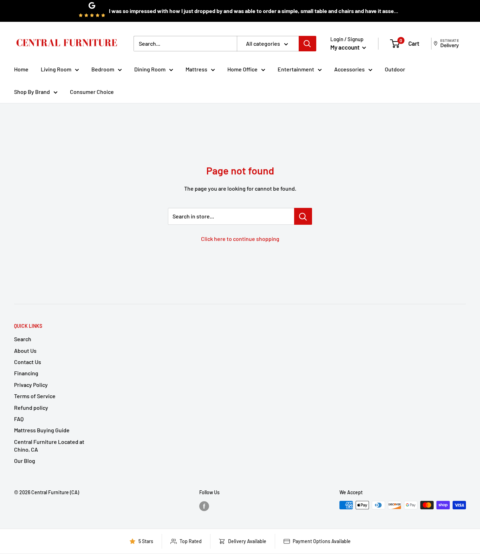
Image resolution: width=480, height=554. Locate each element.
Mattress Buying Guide (42, 430)
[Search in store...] (303, 216)
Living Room (56, 69)
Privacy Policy (31, 384)
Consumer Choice (92, 91)
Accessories (349, 69)
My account (345, 47)
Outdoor (395, 69)
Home (21, 69)
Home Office (242, 69)
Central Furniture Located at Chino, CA (49, 445)
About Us (25, 350)
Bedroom (102, 69)
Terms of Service (35, 396)
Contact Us (27, 361)
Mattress (196, 69)
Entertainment (296, 69)
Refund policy (31, 407)
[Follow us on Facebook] (204, 506)
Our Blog (24, 460)
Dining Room (150, 69)
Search (22, 339)
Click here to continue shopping (240, 238)
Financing (26, 373)
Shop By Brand (32, 91)
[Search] (307, 43)
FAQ (19, 418)
